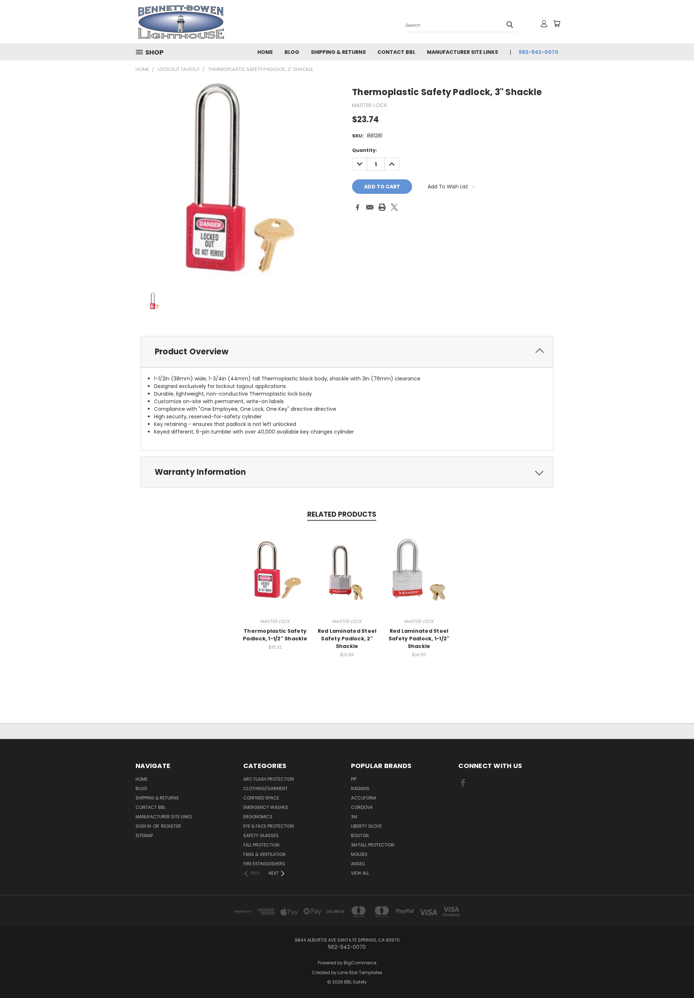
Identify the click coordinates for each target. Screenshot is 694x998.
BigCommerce (360, 963)
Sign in (144, 826)
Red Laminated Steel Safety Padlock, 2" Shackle (347, 638)
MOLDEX (359, 854)
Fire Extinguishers (264, 864)
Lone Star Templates (360, 972)
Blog (291, 52)
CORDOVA (362, 807)
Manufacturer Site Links (462, 52)
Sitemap (144, 835)
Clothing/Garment (265, 788)
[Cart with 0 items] (556, 23)
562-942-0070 (538, 52)
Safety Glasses (261, 835)
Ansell (358, 864)
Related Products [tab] (341, 514)
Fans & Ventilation (264, 854)
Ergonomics (258, 817)
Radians (360, 788)
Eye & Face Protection (268, 826)
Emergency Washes (265, 807)
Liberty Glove (366, 826)
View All (360, 873)
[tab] (347, 351)
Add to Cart (275, 576)
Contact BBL (396, 52)
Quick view (275, 562)
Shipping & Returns (338, 52)
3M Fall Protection (372, 845)
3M (354, 817)
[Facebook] (357, 207)
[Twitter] (394, 207)
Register (171, 826)
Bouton (360, 835)
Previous (675, 975)
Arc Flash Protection (268, 779)
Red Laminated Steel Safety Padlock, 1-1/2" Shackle (419, 638)
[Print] (382, 207)
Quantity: (364, 150)
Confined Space (261, 798)
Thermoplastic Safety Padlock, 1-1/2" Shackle (275, 634)
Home (265, 52)
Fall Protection (261, 845)
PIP (353, 779)
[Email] (369, 207)
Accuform (363, 798)
